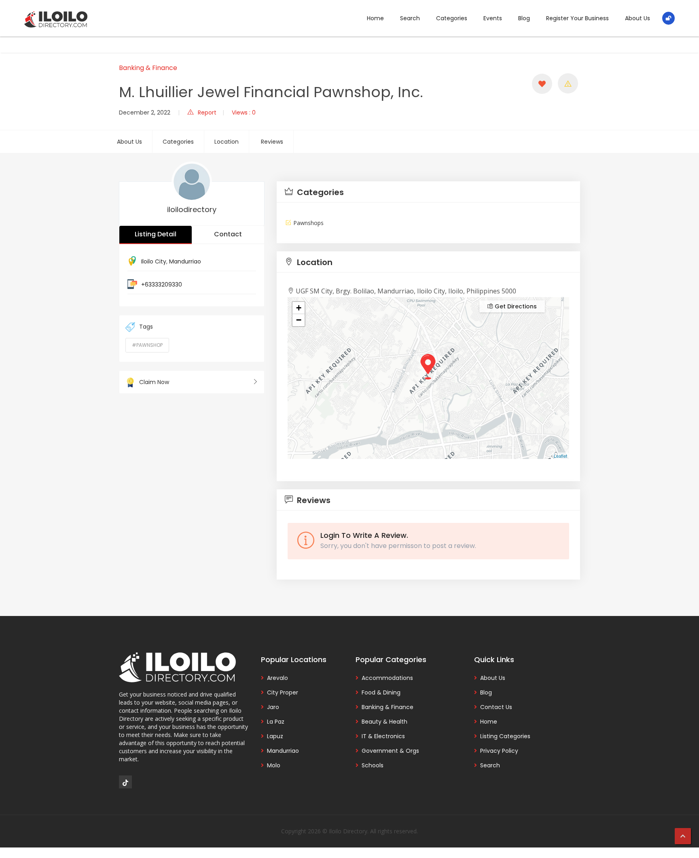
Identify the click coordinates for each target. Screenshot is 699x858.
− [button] (298, 320)
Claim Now (154, 382)
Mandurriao (185, 261)
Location (226, 142)
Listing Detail (155, 234)
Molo (273, 765)
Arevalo (277, 678)
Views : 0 (244, 112)
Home (375, 18)
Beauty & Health (384, 722)
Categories (451, 18)
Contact (228, 234)
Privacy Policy (499, 751)
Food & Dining (381, 692)
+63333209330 (161, 284)
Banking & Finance (148, 67)
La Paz (275, 722)
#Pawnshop (147, 345)
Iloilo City (153, 261)
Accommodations (387, 678)
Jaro (273, 707)
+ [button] (298, 308)
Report (207, 112)
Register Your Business (577, 18)
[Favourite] (542, 84)
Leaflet (560, 455)
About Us (637, 18)
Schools (372, 765)
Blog (524, 18)
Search (410, 18)
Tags (146, 327)
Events (492, 18)
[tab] (428, 192)
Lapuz (275, 736)
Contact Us (496, 707)
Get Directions (515, 306)
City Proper (282, 692)
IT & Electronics (383, 736)
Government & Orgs (390, 751)
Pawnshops (308, 223)
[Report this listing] (568, 83)
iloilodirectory (191, 209)
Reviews (272, 142)
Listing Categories (505, 736)
